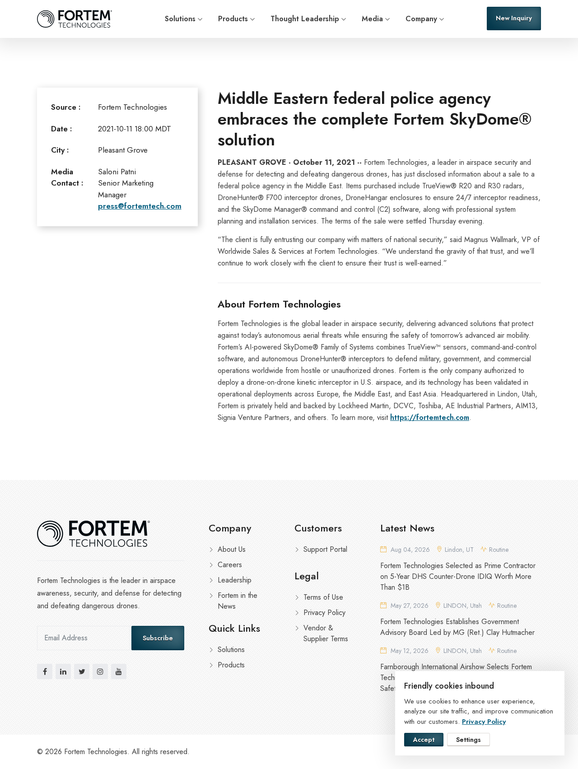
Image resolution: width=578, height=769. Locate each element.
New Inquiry (514, 18)
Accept (423, 739)
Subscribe (158, 638)
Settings (468, 739)
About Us (232, 549)
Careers (230, 564)
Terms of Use (323, 597)
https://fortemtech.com (429, 417)
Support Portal (325, 549)
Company (421, 19)
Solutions (180, 19)
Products (233, 19)
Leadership (235, 580)
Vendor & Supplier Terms (325, 633)
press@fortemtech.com (140, 205)
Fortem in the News (237, 600)
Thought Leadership (304, 19)
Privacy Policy (324, 612)
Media (372, 19)
